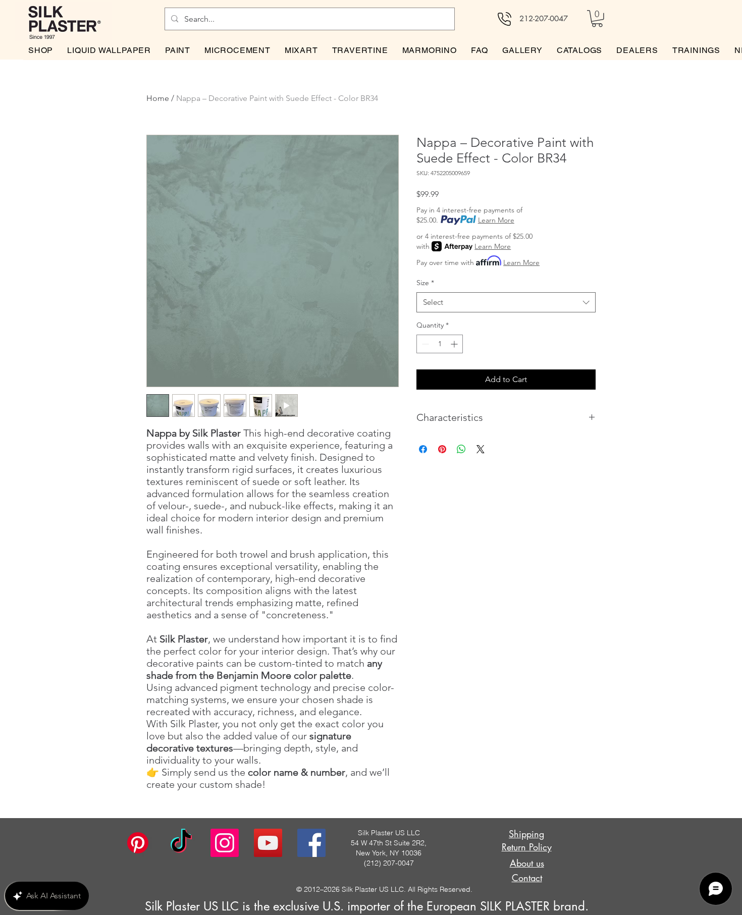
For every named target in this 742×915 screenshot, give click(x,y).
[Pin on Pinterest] (442, 449)
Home (157, 98)
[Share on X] (480, 449)
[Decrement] (424, 344)
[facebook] (311, 843)
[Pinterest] (138, 843)
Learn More (496, 220)
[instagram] (224, 843)
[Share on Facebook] (423, 449)
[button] (597, 18)
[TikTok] (181, 843)
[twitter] (268, 843)
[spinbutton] (440, 344)
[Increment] (455, 344)
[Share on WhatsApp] (461, 449)
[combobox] (506, 302)
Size (425, 282)
